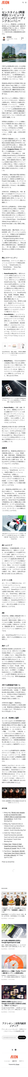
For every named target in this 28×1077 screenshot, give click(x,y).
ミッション (7, 1061)
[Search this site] (23, 2)
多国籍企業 (21, 111)
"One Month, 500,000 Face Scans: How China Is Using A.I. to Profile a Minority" (15, 853)
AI (2, 9)
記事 (12, 181)
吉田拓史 (9, 37)
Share (22, 38)
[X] (12, 1050)
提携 (8, 117)
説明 (24, 759)
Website (10, 138)
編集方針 (14, 1061)
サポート (21, 1061)
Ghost (17, 1064)
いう (19, 782)
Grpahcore (22, 676)
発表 (3, 202)
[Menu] (25, 2)
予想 (13, 211)
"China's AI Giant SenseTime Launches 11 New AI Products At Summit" (13, 846)
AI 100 (16, 690)
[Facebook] (15, 1050)
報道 (10, 703)
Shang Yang (7, 844)
